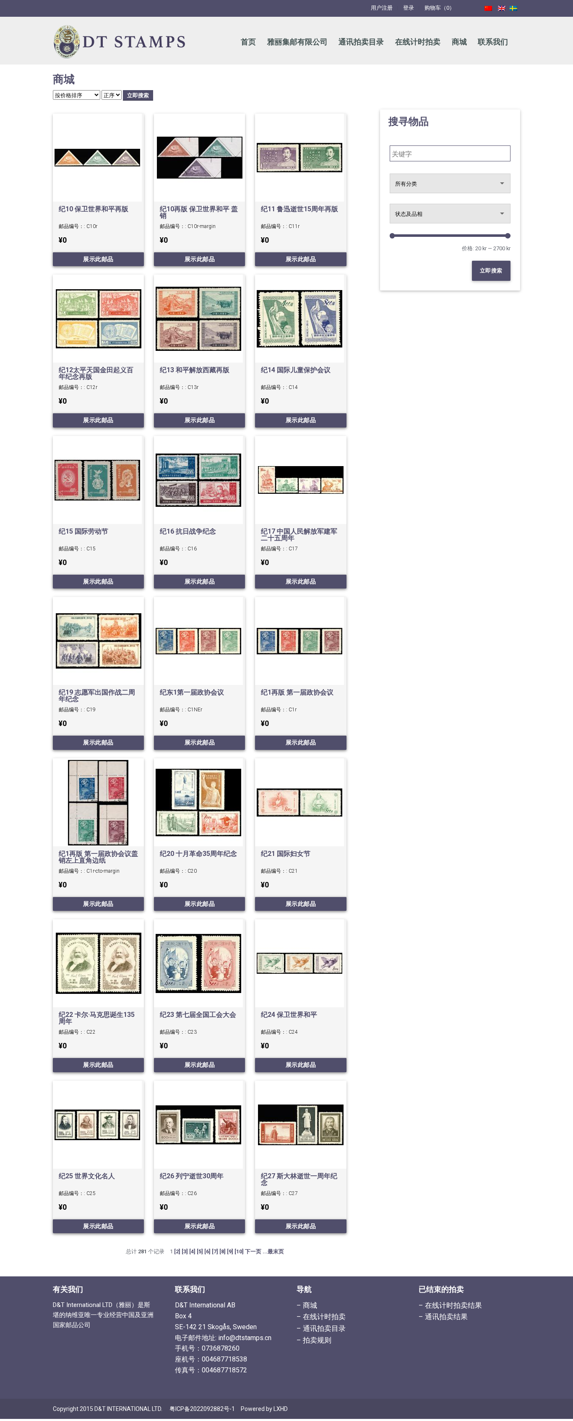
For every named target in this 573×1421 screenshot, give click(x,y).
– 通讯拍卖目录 (321, 1328)
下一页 (253, 1251)
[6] (207, 1251)
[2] (177, 1251)
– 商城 (307, 1305)
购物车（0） (440, 8)
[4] (192, 1251)
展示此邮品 (98, 259)
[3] (185, 1251)
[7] (215, 1251)
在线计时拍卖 (417, 41)
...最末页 (273, 1251)
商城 (459, 41)
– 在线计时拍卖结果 (450, 1305)
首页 (248, 41)
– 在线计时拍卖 (321, 1316)
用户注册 (382, 8)
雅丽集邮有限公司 (297, 41)
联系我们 (493, 41)
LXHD (280, 1408)
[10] (239, 1251)
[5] (200, 1251)
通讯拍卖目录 (361, 41)
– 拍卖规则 (314, 1340)
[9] (230, 1251)
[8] (222, 1251)
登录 (408, 8)
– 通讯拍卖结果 (443, 1316)
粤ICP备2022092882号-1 (202, 1408)
